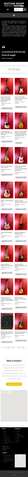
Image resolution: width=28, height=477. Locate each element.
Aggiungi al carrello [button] (7, 108)
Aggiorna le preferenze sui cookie (6, 448)
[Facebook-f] (12, 475)
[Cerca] (25, 9)
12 (23, 347)
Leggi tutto (18, 143)
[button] (7, 9)
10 (18, 347)
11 (20, 347)
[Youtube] (15, 475)
